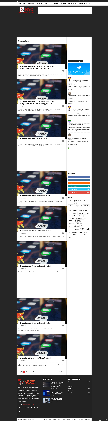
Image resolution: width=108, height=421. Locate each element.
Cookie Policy (66, 1)
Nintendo (70, 392)
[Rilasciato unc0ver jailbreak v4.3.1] (42, 126)
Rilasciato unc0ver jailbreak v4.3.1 (35, 139)
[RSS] (81, 1)
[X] (86, 1)
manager (71, 218)
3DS (70, 200)
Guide (28, 1)
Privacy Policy (59, 1)
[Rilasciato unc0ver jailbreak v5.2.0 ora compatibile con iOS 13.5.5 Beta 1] (42, 56)
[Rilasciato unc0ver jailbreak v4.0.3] (42, 219)
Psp (69, 232)
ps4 (87, 229)
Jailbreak (75, 215)
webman (80, 235)
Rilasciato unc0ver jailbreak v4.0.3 (35, 231)
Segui (87, 180)
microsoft (79, 218)
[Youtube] (88, 1)
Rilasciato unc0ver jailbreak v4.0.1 (35, 323)
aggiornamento (77, 200)
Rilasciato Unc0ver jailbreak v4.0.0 (35, 358)
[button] (89, 3)
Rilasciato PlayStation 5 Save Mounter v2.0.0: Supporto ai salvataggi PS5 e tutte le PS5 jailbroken (78, 82)
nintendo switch (72, 223)
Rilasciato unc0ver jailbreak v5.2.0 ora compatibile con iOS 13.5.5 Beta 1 (37, 67)
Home (24, 1)
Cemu (70, 205)
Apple (75, 203)
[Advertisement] (65, 10)
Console (37, 1)
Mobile (43, 1)
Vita (74, 235)
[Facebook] (75, 1)
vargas (70, 234)
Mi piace (87, 176)
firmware (73, 213)
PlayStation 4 (71, 229)
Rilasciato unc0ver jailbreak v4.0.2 (35, 266)
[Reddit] (79, 1)
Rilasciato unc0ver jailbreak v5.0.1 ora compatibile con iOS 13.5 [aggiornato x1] (38, 102)
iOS (88, 213)
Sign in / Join (19, 1)
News (69, 381)
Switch (85, 232)
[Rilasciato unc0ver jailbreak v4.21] (42, 183)
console (86, 205)
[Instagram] (77, 1)
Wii (85, 235)
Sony (81, 232)
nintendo (79, 221)
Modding (48, 1)
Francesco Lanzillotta (72, 95)
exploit (85, 210)
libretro (81, 215)
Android (70, 203)
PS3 (82, 229)
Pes (81, 223)
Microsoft (70, 395)
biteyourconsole (82, 203)
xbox (75, 238)
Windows (32, 1)
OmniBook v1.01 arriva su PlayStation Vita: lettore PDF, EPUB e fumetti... (57, 392)
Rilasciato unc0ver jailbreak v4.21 (35, 196)
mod (85, 218)
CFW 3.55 (80, 205)
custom (71, 208)
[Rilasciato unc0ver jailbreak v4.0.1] (42, 311)
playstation (74, 226)
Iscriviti (87, 192)
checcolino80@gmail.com (28, 404)
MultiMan (71, 220)
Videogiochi (70, 390)
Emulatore (83, 208)
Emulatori (54, 1)
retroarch (74, 232)
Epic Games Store (75, 211)
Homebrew (70, 386)
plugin (77, 229)
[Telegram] (84, 1)
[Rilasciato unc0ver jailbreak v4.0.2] (42, 254)
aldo (85, 200)
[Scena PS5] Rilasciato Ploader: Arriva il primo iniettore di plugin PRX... (57, 400)
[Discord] (72, 1)
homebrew (82, 213)
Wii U (70, 237)
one (78, 223)
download (77, 208)
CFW (75, 205)
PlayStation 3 (84, 226)
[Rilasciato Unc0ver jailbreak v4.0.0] (42, 346)
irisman (70, 215)
